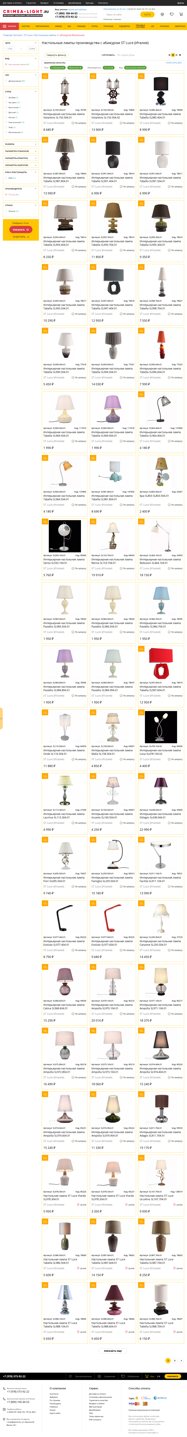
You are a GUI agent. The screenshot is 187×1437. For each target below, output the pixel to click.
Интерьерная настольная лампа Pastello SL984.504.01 (112, 624)
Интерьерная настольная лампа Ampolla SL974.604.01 (64, 1133)
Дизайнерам (74, 2)
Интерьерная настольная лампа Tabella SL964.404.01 (160, 433)
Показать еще (113, 1351)
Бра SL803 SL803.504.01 (154, 495)
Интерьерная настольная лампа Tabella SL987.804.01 (64, 179)
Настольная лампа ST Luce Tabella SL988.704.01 (156, 1324)
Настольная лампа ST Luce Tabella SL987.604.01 (108, 1261)
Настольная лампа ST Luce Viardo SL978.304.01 (64, 1197)
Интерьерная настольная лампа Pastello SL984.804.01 (64, 688)
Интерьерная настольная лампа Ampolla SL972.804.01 (64, 1070)
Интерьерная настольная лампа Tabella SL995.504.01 (64, 306)
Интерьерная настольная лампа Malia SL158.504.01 (112, 752)
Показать (19, 229)
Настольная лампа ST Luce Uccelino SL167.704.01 (156, 1197)
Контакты (103, 2)
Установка (58, 2)
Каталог (12, 26)
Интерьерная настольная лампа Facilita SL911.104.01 (160, 879)
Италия (14, 211)
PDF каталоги (95, 1419)
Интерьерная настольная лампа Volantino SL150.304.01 (64, 115)
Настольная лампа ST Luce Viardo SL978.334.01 (112, 1197)
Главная (7, 35)
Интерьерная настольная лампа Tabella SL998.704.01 (160, 306)
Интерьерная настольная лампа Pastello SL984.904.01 (112, 688)
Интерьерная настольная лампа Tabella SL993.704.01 (112, 242)
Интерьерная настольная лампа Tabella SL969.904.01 (112, 433)
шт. (152, 1376)
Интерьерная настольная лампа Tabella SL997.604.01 (160, 688)
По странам (55, 1400)
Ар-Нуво (13, 97)
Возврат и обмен (96, 1403)
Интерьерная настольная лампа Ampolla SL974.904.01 (112, 1133)
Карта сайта (55, 1413)
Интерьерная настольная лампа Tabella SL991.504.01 (160, 179)
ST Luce (28, 35)
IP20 (12, 178)
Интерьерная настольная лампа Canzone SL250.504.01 (160, 942)
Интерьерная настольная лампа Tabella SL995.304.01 (160, 242)
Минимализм (16, 132)
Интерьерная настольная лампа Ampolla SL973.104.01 (112, 1070)
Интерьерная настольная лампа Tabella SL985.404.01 (160, 115)
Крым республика (77, 9)
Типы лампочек (96, 1416)
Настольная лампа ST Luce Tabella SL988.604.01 (108, 1324)
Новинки (54, 1406)
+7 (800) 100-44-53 (76, 13)
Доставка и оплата (12, 2)
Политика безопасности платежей (144, 1410)
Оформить (172, 1376)
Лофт (12, 127)
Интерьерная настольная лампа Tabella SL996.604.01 (160, 370)
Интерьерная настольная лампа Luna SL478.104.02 (160, 752)
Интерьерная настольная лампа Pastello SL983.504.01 (64, 624)
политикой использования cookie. (145, 1424)
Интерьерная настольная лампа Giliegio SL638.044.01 (160, 815)
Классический (16, 122)
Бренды (90, 2)
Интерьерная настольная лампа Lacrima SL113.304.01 (64, 815)
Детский (13, 112)
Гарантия (31, 2)
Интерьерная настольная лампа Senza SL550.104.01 (64, 561)
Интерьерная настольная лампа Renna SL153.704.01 (112, 561)
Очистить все (174, 63)
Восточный (15, 107)
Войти (181, 3)
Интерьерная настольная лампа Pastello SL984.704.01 (160, 624)
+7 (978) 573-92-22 (76, 16)
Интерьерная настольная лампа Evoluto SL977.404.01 (64, 942)
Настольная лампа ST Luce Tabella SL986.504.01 (60, 1261)
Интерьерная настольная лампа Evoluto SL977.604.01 (112, 942)
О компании (58, 1388)
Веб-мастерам (95, 1406)
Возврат (44, 2)
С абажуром (57, 67)
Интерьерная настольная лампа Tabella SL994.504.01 (112, 370)
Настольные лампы (45, 35)
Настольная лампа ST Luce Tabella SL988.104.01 (60, 1324)
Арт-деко (14, 102)
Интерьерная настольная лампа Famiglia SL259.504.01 (112, 879)
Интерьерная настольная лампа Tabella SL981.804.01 (112, 497)
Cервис (93, 1388)
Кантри (13, 117)
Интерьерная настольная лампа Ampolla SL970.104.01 (112, 1006)
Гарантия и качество (98, 1400)
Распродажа (55, 1403)
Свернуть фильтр (56, 55)
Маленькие (74, 67)
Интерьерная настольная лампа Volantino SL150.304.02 (112, 115)
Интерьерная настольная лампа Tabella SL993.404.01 (64, 242)
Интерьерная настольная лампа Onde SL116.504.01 (64, 752)
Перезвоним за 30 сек (114, 9)
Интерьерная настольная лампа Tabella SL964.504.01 (64, 497)
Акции (52, 1410)
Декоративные (17, 81)
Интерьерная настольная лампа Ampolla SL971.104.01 (160, 1006)
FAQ (91, 1413)
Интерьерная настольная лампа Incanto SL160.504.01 (112, 815)
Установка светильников (100, 1397)
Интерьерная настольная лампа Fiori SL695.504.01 (64, 879)
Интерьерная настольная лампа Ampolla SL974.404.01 (160, 1070)
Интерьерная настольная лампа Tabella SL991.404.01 (112, 179)
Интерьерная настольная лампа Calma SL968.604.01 (64, 1006)
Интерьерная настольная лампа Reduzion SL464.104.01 (160, 561)
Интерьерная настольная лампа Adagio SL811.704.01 (160, 1133)
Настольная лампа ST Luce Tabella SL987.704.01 (156, 1261)
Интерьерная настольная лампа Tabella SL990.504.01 (64, 370)
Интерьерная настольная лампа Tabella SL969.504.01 (64, 433)
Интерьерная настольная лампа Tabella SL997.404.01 (112, 306)
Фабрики (54, 1397)
